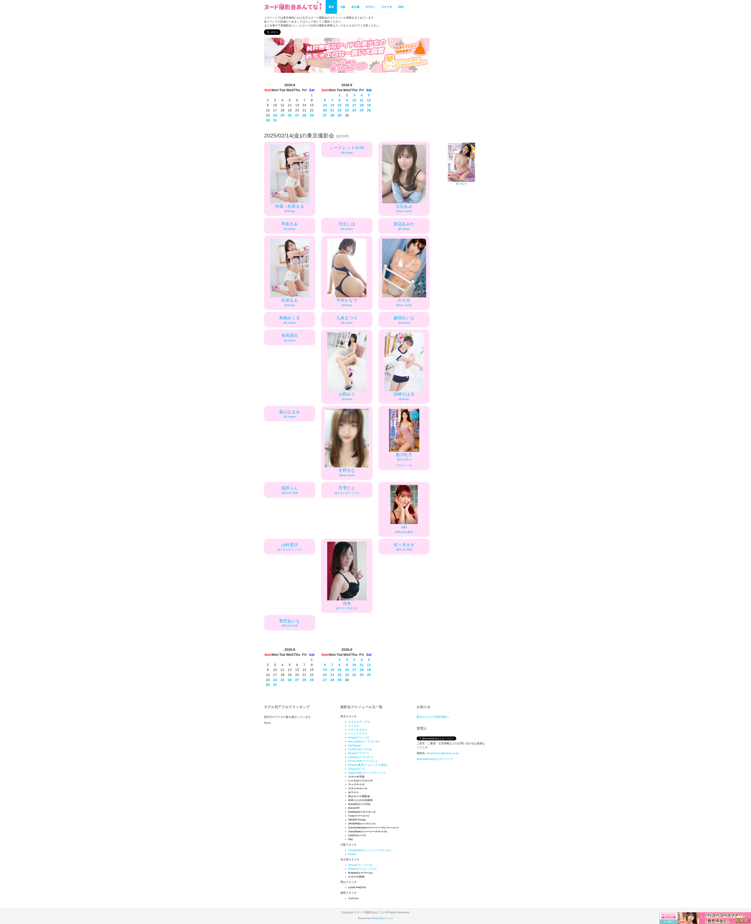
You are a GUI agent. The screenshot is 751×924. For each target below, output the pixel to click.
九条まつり (347, 318)
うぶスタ (353, 725)
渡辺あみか (404, 224)
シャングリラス (357, 733)
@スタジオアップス (347, 492)
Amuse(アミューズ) (360, 864)
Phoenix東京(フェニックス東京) (367, 764)
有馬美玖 (289, 335)
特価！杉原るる (289, 206)
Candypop (354, 745)
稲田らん (289, 488)
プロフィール (404, 465)
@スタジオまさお (347, 608)
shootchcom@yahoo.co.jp (442, 753)
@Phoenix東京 (404, 531)
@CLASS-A (404, 459)
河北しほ (347, 224)
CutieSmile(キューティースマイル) (369, 850)
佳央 (347, 603)
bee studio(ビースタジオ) (363, 741)
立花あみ (404, 206)
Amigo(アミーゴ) (358, 737)
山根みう (347, 394)
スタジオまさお (357, 729)
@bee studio (404, 211)
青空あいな (289, 621)
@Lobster (347, 152)
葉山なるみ (289, 412)
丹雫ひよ (347, 488)
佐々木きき (404, 544)
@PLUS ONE (289, 492)
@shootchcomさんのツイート (435, 759)
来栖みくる (289, 318)
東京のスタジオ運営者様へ (433, 716)
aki (404, 527)
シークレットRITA (347, 147)
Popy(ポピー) (356, 768)
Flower (352, 854)
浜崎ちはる (404, 394)
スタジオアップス (359, 721)
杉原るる (289, 300)
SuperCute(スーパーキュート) (366, 772)
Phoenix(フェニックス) (362, 868)
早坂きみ (289, 224)
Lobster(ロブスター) (360, 757)
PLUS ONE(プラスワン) (362, 760)
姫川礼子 (404, 454)
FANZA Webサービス (382, 918)
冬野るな (347, 470)
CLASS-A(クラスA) (360, 749)
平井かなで (347, 300)
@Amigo (289, 211)
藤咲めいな (404, 318)
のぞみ (404, 300)
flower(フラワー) (358, 753)
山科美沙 (289, 544)
